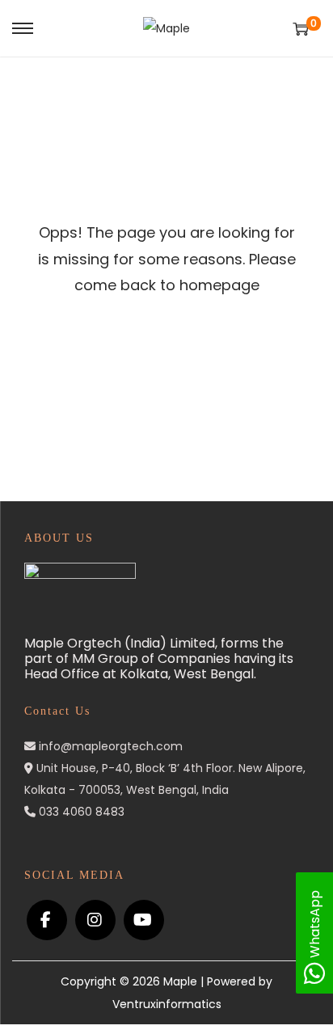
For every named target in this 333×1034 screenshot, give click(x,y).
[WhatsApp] (314, 977)
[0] (301, 28)
